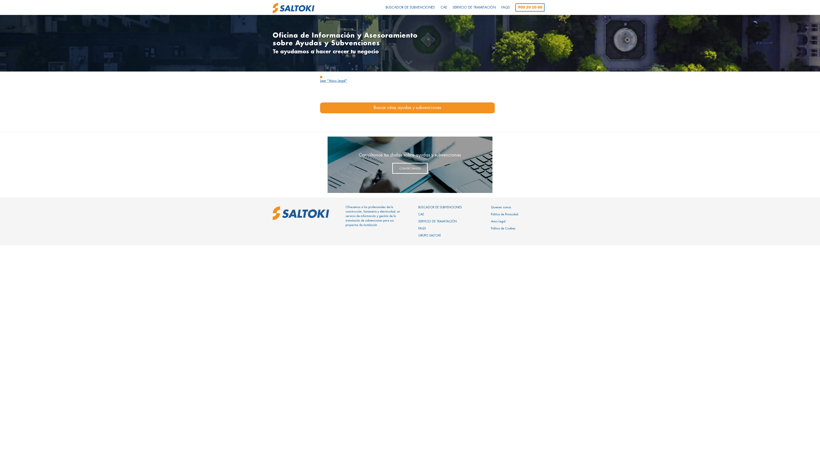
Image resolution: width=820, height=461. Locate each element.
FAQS (422, 228)
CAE (421, 214)
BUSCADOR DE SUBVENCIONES (440, 207)
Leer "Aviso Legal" (333, 81)
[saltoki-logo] (293, 8)
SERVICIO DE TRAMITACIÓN (437, 221)
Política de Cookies (503, 228)
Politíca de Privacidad (504, 214)
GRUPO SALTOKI (429, 235)
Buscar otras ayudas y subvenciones (407, 107)
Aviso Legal (498, 221)
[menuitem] (410, 7)
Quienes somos (501, 207)
